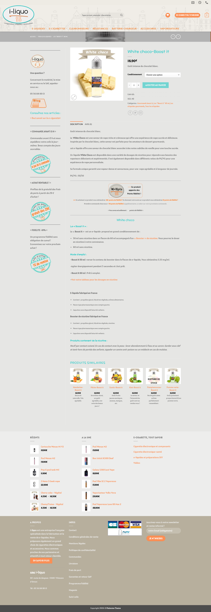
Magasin (73, 590)
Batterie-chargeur (124, 28)
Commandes (75, 556)
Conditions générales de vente (83, 536)
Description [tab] (76, 124)
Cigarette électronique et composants (151, 446)
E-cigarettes (57, 28)
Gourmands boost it (145, 103)
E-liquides (38, 28)
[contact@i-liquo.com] (193, 2)
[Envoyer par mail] (140, 112)
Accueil (33, 37)
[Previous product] (178, 36)
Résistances (100, 28)
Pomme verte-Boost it (173, 388)
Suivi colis (74, 596)
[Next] (181, 394)
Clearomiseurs (79, 28)
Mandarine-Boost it (78, 388)
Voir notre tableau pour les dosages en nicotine (94, 279)
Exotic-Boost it (116, 387)
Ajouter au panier (155, 85)
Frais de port (75, 570)
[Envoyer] (121, 15)
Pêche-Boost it (97, 387)
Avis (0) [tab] (88, 124)
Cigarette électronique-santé (147, 451)
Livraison (73, 563)
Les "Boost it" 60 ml (60, 37)
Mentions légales (77, 543)
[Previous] (70, 394)
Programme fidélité (78, 583)
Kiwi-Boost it (135, 387)
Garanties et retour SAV (80, 576)
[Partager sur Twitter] (135, 112)
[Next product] (173, 36)
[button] (207, 15)
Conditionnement (135, 75)
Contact (73, 530)
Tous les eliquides (44, 37)
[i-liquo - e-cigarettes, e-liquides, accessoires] (39, 15)
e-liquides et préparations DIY (148, 457)
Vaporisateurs (169, 28)
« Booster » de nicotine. (146, 238)
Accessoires (148, 28)
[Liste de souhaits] (167, 15)
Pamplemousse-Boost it (154, 388)
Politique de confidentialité (82, 550)
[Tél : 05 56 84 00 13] (207, 2)
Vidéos (136, 462)
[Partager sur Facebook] (130, 112)
